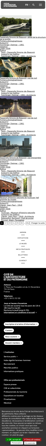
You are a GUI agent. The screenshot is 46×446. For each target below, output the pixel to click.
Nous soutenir (11, 336)
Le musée (23, 244)
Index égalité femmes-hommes (17, 360)
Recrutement (9, 364)
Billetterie (23, 255)
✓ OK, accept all (14, 440)
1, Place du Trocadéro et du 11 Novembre (22, 287)
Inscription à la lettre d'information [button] (20, 324)
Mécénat (7, 403)
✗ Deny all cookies (32, 440)
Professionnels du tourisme (15, 392)
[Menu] (40, 4)
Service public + (11, 356)
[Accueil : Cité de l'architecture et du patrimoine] (10, 5)
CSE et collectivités (12, 388)
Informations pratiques (13, 371)
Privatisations (9, 399)
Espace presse (10, 384)
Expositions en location (14, 395)
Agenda (23, 232)
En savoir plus (30, 443)
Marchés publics (11, 367)
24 (27, 223)
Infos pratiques (23, 249)
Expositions (23, 238)
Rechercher (33, 5)
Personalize (17, 443)
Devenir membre (12, 343)
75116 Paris (9, 289)
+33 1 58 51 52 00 (12, 298)
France (7, 291)
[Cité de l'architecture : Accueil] (15, 281)
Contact (23, 261)
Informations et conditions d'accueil (19, 312)
